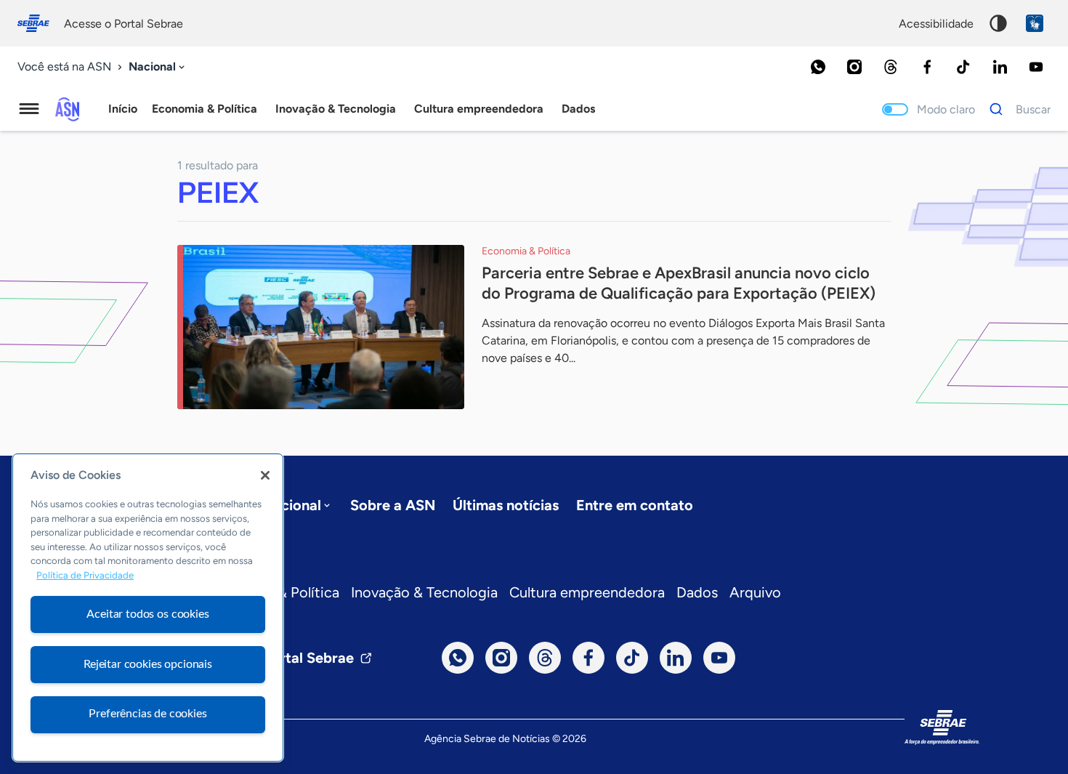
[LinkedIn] (999, 66)
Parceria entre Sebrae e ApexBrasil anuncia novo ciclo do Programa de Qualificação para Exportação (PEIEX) (678, 283)
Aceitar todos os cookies (147, 614)
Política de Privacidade (85, 576)
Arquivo (755, 592)
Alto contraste (998, 23)
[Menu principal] (29, 109)
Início (122, 109)
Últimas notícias (506, 505)
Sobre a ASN (392, 505)
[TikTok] (963, 66)
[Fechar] (265, 475)
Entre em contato (634, 505)
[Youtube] (1036, 66)
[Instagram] (854, 66)
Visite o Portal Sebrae (281, 658)
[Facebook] (927, 66)
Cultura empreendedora (587, 592)
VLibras (1035, 23)
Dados (697, 592)
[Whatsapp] (818, 66)
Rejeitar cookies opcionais (148, 664)
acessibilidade (936, 24)
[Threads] (890, 66)
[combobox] (158, 67)
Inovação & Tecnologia (424, 592)
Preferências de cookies (147, 713)
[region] (148, 607)
